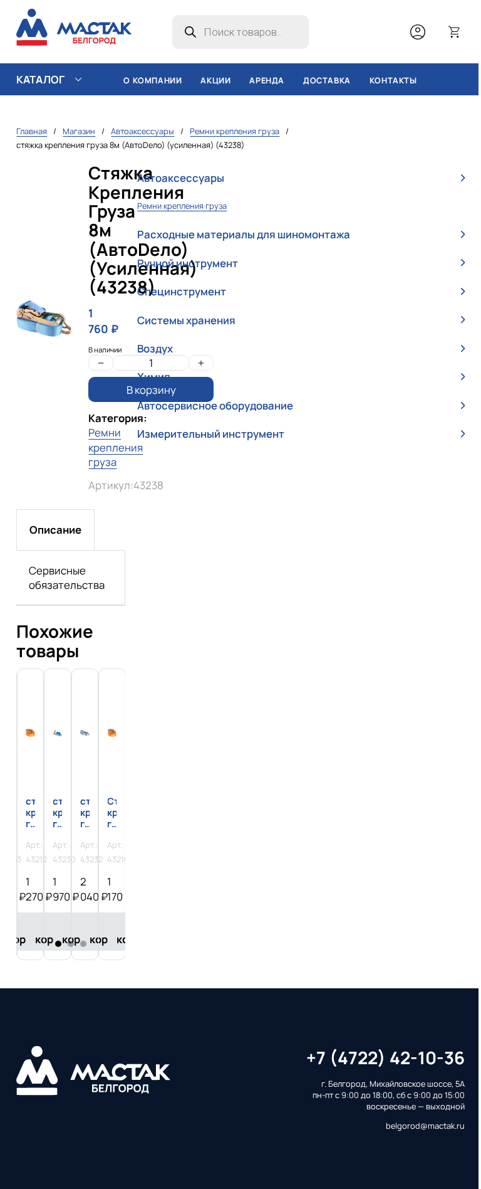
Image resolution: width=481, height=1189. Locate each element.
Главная (31, 131)
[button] (300, 178)
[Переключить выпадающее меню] (78, 79)
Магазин (79, 131)
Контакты (393, 80)
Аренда (266, 80)
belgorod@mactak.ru (425, 1126)
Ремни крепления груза (234, 131)
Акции (215, 80)
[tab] (55, 529)
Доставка (327, 80)
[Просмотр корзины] (454, 32)
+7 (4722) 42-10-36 (385, 1057)
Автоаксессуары (142, 131)
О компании (152, 80)
